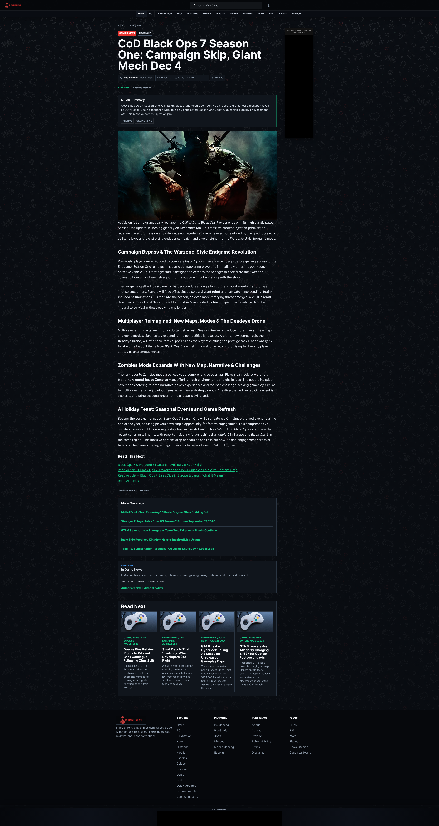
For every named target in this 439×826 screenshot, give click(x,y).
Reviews (248, 13)
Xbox (180, 13)
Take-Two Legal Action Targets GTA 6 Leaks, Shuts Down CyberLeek (167, 548)
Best (272, 13)
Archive (127, 120)
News (141, 13)
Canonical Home (300, 752)
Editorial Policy (262, 741)
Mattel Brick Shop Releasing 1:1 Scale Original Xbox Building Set (164, 512)
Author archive (131, 588)
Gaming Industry (187, 796)
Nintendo (193, 13)
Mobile (207, 13)
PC (150, 13)
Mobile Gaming (224, 747)
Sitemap (294, 741)
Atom (292, 736)
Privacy (257, 736)
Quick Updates (186, 785)
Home (121, 25)
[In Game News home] (94, 5)
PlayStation (164, 13)
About (256, 725)
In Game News (131, 77)
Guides (234, 13)
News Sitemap (298, 747)
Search (296, 13)
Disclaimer (258, 752)
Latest (283, 13)
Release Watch (186, 791)
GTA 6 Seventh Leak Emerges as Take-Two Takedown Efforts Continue (169, 530)
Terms (256, 747)
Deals (261, 13)
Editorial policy (152, 588)
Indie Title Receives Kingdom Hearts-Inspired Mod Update (161, 539)
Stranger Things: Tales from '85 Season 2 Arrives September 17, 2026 (168, 521)
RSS (292, 730)
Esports (221, 13)
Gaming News (135, 25)
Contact (257, 730)
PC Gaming (221, 725)
